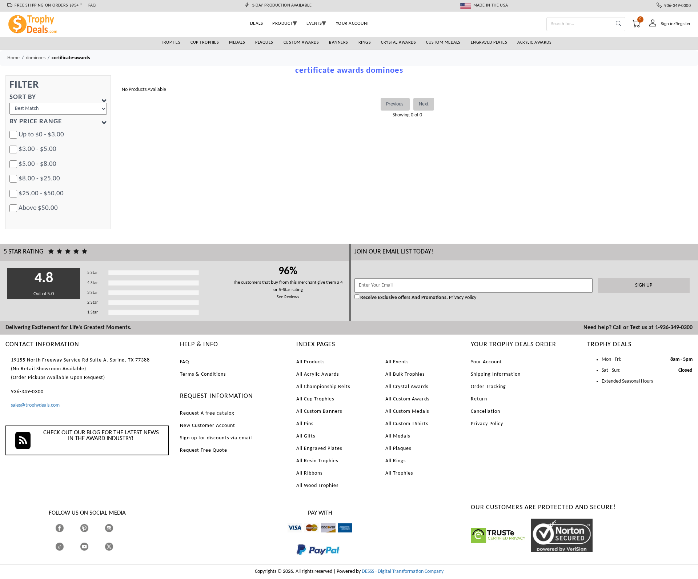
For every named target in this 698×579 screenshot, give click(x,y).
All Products (310, 362)
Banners (338, 42)
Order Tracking (488, 387)
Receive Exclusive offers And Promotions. (404, 297)
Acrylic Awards (534, 42)
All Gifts (305, 436)
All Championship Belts (323, 387)
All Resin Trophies (317, 461)
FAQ (92, 5)
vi (289, 536)
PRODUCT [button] (282, 23)
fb (66, 528)
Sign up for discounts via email (216, 438)
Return (479, 399)
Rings (364, 42)
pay (296, 560)
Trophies (170, 42)
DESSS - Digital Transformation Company (403, 571)
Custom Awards (301, 42)
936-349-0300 (676, 6)
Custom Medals (443, 42)
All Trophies (399, 473)
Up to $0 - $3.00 (41, 134)
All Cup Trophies (315, 399)
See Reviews (288, 297)
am (341, 536)
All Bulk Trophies (405, 374)
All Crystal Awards (406, 387)
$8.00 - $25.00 (39, 178)
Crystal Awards (398, 42)
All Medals (397, 436)
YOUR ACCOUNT (352, 23)
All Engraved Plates (319, 448)
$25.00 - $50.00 (41, 193)
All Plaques (398, 448)
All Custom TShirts (406, 424)
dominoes (35, 58)
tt (66, 546)
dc (323, 536)
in (115, 528)
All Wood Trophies (317, 485)
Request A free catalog (207, 413)
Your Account (486, 362)
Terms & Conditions (203, 374)
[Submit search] (618, 24)
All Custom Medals (407, 411)
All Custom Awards (407, 399)
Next (424, 104)
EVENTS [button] (314, 23)
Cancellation (485, 411)
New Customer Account (207, 425)
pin (83, 536)
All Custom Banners (319, 411)
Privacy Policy (462, 297)
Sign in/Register (676, 23)
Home (13, 58)
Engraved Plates (489, 42)
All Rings (395, 461)
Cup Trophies (204, 42)
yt (91, 546)
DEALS (256, 23)
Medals (237, 42)
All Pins (304, 424)
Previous (395, 104)
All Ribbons (309, 473)
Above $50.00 (38, 208)
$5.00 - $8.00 (37, 164)
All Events (397, 362)
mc (307, 536)
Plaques (264, 42)
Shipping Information (496, 374)
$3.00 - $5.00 (37, 149)
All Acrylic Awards (317, 374)
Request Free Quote (203, 450)
